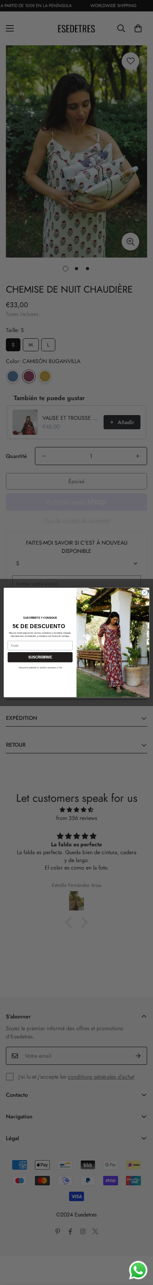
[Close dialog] (144, 592)
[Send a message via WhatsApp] (138, 1270)
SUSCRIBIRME (40, 657)
